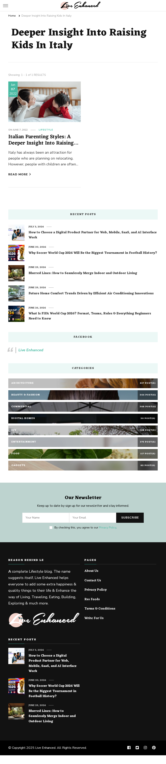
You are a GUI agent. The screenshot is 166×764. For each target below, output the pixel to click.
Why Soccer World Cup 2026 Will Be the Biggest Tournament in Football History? (93, 253)
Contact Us (92, 580)
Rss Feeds (92, 599)
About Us (91, 571)
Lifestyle (46, 129)
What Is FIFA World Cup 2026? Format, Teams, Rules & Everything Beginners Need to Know (90, 316)
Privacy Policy (107, 527)
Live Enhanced (30, 350)
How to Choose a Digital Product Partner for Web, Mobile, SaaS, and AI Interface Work (93, 235)
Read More (18, 174)
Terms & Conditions (99, 609)
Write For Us (94, 618)
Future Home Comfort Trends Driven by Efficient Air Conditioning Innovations (91, 293)
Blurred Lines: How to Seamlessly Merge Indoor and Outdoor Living (83, 273)
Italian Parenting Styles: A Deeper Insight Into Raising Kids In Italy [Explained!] (41, 143)
